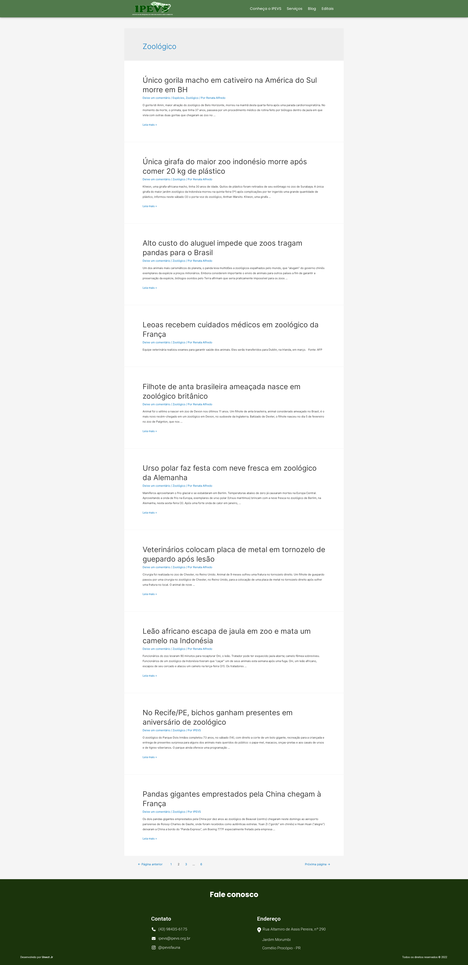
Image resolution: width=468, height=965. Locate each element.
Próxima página (317, 864)
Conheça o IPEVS (265, 8)
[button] (169, 929)
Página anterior (150, 864)
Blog (312, 8)
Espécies (178, 98)
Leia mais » (150, 124)
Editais (328, 8)
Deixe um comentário (156, 98)
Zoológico (192, 98)
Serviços (294, 8)
